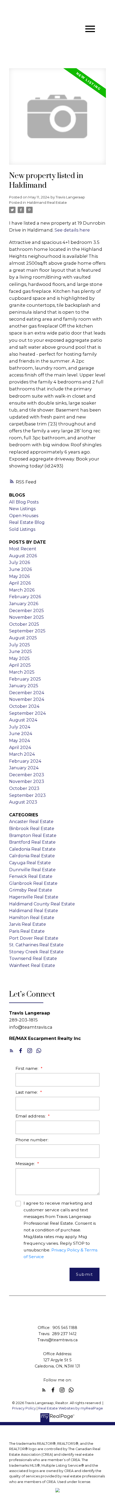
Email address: (31, 1116)
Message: (26, 1163)
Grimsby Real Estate (30, 890)
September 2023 (27, 795)
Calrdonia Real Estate (32, 855)
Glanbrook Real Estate (33, 883)
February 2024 (25, 761)
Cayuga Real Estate (30, 862)
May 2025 (19, 658)
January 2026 (23, 603)
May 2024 (19, 740)
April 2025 (20, 665)
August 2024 (23, 720)
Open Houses (23, 515)
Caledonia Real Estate (32, 849)
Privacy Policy (24, 1408)
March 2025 (21, 672)
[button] (11, 1050)
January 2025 (23, 685)
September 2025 (27, 630)
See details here (72, 230)
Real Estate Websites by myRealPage (70, 1408)
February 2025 (25, 679)
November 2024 (26, 699)
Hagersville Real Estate (33, 897)
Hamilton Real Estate (31, 917)
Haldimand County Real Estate (42, 903)
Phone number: (32, 1139)
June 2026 (20, 569)
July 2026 (19, 562)
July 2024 (19, 726)
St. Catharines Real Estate (36, 944)
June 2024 (20, 733)
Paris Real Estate (27, 931)
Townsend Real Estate (33, 958)
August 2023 (23, 802)
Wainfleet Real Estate (32, 965)
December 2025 (26, 610)
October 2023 (24, 788)
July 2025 (19, 644)
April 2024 (20, 747)
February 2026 (25, 596)
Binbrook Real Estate (31, 828)
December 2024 (26, 692)
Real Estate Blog (27, 522)
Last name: (27, 1092)
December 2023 (26, 774)
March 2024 (22, 754)
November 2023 (26, 781)
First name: (27, 1068)
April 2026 (20, 583)
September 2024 (27, 713)
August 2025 (23, 637)
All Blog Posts (24, 502)
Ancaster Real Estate (31, 821)
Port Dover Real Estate (33, 938)
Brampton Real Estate (32, 835)
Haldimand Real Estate (47, 202)
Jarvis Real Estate (27, 924)
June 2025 (20, 651)
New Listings (22, 508)
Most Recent (22, 548)
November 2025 (26, 617)
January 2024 (24, 767)
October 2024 (24, 706)
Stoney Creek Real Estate (36, 951)
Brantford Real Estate (32, 842)
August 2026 (23, 555)
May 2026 (19, 576)
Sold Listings (22, 529)
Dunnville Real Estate (32, 869)
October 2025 (24, 624)
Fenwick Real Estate (30, 876)
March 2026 (21, 590)
